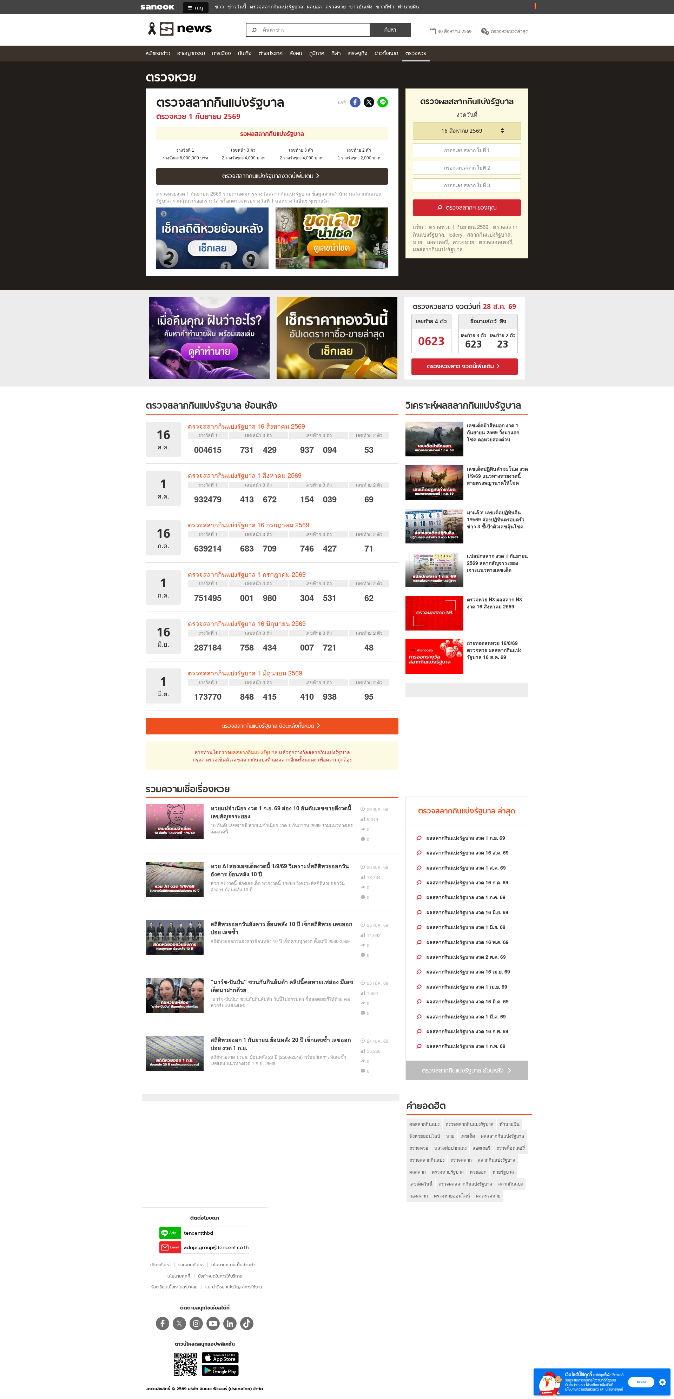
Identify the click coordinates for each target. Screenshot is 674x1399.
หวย (450, 1136)
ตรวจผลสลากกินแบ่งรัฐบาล (248, 751)
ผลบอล (314, 6)
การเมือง (221, 54)
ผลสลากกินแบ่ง (424, 1124)
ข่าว (219, 6)
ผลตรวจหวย (488, 1195)
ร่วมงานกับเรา (191, 1265)
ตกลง (641, 1382)
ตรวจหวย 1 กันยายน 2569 (198, 117)
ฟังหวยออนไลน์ (424, 1136)
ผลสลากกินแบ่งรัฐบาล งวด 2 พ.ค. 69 (465, 956)
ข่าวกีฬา (385, 6)
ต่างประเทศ (271, 54)
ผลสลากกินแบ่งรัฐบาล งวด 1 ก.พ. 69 (465, 1045)
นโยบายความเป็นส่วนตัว (582, 1389)
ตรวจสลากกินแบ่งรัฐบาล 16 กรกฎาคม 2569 (248, 524)
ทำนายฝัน (408, 6)
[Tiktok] (246, 1323)
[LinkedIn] (230, 1323)
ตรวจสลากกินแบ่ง (426, 1159)
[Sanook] (153, 7)
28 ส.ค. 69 (499, 307)
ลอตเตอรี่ (481, 1147)
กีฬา (336, 54)
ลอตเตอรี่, (438, 241)
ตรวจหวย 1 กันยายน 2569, (459, 226)
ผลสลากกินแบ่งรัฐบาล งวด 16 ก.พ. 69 (466, 1031)
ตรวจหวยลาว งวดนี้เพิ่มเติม (461, 367)
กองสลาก (418, 1195)
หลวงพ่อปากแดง (450, 1147)
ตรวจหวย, (464, 241)
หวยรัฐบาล (503, 1171)
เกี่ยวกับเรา (160, 1265)
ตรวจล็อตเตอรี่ (510, 1147)
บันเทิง (245, 54)
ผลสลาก (417, 1171)
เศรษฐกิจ (358, 54)
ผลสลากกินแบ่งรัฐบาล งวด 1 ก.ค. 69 (465, 896)
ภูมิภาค (316, 54)
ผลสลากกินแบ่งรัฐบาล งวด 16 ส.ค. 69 (467, 852)
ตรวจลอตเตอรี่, (496, 241)
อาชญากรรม (191, 54)
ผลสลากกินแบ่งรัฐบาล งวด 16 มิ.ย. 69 (466, 912)
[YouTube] (213, 1323)
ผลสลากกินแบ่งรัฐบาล (438, 249)
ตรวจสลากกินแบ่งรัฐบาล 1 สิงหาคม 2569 (245, 475)
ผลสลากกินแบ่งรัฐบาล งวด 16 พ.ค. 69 (467, 941)
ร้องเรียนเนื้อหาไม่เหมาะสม (174, 1287)
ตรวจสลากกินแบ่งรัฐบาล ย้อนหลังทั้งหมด (269, 726)
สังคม (296, 54)
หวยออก (478, 1171)
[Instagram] (196, 1323)
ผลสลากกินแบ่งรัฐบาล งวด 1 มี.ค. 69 (465, 1016)
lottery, (456, 234)
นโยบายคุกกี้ (614, 1389)
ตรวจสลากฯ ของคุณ (470, 208)
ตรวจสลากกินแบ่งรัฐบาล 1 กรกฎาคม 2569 (247, 574)
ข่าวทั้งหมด (386, 54)
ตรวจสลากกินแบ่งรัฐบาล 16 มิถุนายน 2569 (247, 623)
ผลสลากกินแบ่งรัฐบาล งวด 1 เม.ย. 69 (466, 986)
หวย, (418, 241)
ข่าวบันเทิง (360, 6)
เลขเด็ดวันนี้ (420, 1183)
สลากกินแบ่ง (510, 1183)
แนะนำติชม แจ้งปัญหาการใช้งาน (233, 1287)
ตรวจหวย (335, 6)
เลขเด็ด (468, 1136)
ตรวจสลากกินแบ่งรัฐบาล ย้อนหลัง (211, 406)
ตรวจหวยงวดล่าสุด (509, 32)
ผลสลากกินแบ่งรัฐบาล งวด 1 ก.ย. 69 (465, 837)
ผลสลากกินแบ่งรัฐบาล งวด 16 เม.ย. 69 (467, 971)
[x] (179, 1323)
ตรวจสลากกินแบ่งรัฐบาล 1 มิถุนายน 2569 (245, 672)
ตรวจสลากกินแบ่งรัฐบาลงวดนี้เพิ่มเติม (268, 177)
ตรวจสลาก (461, 1159)
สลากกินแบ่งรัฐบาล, (489, 234)
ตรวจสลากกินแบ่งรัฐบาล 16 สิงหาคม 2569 (246, 425)
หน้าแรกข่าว (158, 54)
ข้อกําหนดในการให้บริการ (220, 1276)
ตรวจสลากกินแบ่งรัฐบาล (276, 6)
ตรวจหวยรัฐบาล (448, 1171)
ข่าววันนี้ (236, 6)
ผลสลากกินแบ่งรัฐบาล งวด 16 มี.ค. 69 (467, 1001)
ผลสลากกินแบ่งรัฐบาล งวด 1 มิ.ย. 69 (465, 926)
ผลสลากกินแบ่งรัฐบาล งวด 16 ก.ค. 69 (466, 882)
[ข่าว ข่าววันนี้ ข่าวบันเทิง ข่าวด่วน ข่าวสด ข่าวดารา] (189, 29)
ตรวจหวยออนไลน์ (452, 1195)
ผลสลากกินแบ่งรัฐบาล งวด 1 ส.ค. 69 (465, 867)
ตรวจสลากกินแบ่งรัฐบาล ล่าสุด (466, 811)
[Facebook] (162, 1323)
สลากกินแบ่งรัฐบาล (496, 1159)
